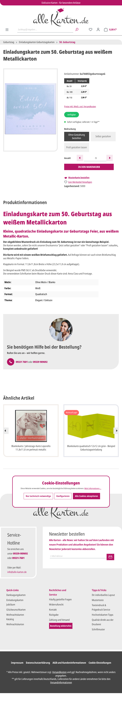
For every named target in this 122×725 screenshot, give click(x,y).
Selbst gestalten (103, 136)
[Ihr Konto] (98, 29)
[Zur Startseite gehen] (61, 17)
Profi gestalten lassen (76, 147)
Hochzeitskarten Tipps (102, 614)
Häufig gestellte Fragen (60, 599)
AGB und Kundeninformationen (69, 662)
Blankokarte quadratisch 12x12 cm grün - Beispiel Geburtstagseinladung (91, 447)
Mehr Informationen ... (92, 488)
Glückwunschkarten (16, 609)
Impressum (17, 662)
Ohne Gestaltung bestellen (76, 136)
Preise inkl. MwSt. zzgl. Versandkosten (80, 106)
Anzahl (67, 158)
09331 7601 (22, 362)
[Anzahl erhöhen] (109, 158)
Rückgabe (53, 614)
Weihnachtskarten (15, 624)
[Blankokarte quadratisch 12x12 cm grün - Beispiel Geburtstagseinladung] (91, 426)
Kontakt (53, 609)
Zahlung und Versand (59, 620)
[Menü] (7, 29)
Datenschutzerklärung (38, 662)
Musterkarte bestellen (78, 177)
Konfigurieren (63, 496)
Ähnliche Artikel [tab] (18, 398)
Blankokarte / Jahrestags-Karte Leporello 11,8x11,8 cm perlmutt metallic (31, 447)
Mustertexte (98, 600)
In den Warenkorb (89, 167)
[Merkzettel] (90, 29)
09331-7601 (18, 558)
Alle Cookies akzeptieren (86, 496)
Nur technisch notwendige (38, 496)
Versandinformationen (61, 682)
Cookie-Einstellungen (100, 662)
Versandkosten (59, 672)
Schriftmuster (98, 629)
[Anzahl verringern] (80, 158)
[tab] (25, 202)
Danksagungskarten (16, 595)
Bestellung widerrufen (60, 625)
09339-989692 (20, 553)
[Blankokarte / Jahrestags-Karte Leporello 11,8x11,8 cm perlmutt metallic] (31, 426)
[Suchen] (76, 29)
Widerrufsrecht (56, 604)
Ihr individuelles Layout (103, 595)
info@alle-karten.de (17, 572)
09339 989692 (40, 362)
